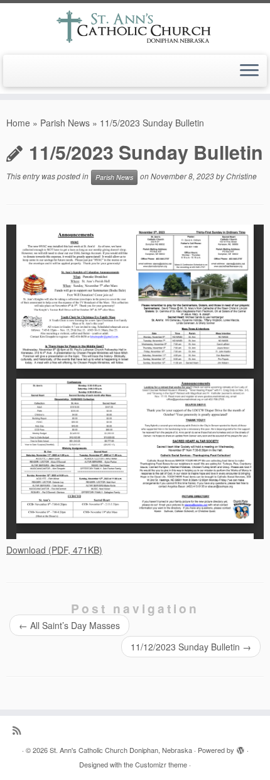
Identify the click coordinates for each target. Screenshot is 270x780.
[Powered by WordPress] (240, 747)
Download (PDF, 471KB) (54, 549)
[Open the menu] (249, 71)
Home (18, 122)
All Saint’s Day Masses (69, 625)
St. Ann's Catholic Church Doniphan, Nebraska (121, 750)
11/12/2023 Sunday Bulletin (191, 646)
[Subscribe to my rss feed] (20, 730)
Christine (241, 175)
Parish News (65, 122)
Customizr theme (161, 764)
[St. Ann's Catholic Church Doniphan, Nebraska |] (135, 27)
